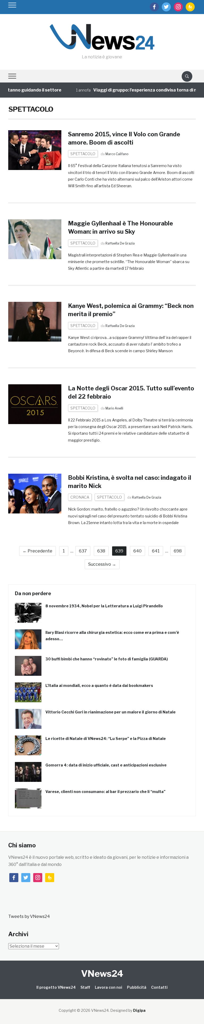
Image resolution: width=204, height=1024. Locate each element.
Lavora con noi (108, 987)
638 (101, 551)
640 (137, 551)
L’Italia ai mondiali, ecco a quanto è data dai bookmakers (99, 685)
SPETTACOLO (82, 153)
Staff (85, 987)
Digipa (139, 1010)
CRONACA (79, 497)
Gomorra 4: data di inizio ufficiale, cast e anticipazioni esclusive (106, 765)
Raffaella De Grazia (120, 243)
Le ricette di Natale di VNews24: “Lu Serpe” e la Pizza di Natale (105, 738)
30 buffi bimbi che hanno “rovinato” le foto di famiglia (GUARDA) (106, 659)
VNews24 (102, 973)
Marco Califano (116, 154)
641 (156, 551)
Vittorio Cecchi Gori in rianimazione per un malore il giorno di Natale (110, 712)
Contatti (159, 987)
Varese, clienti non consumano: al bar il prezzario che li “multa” (105, 791)
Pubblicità (136, 987)
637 (83, 551)
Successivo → (102, 564)
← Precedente (37, 551)
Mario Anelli (114, 408)
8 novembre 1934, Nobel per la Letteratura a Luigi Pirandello (104, 606)
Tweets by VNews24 (29, 916)
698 (178, 551)
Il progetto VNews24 (56, 987)
